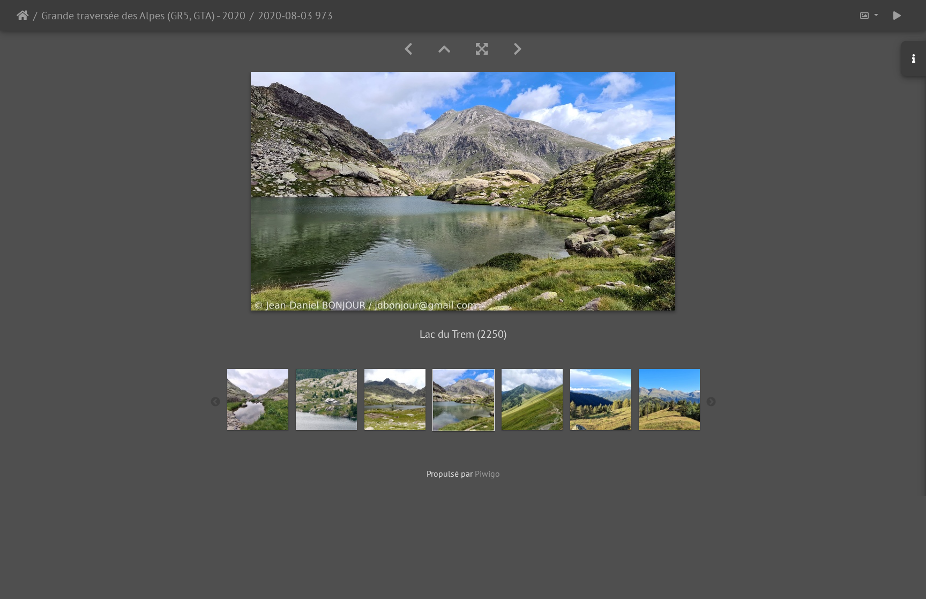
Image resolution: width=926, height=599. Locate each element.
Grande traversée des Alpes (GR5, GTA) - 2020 (143, 16)
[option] (257, 399)
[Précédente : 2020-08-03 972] (408, 49)
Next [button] (711, 402)
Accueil (23, 16)
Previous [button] (215, 402)
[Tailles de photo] (868, 15)
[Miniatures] (444, 49)
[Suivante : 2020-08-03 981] (518, 49)
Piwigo (487, 473)
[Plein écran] (482, 49)
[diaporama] (897, 15)
